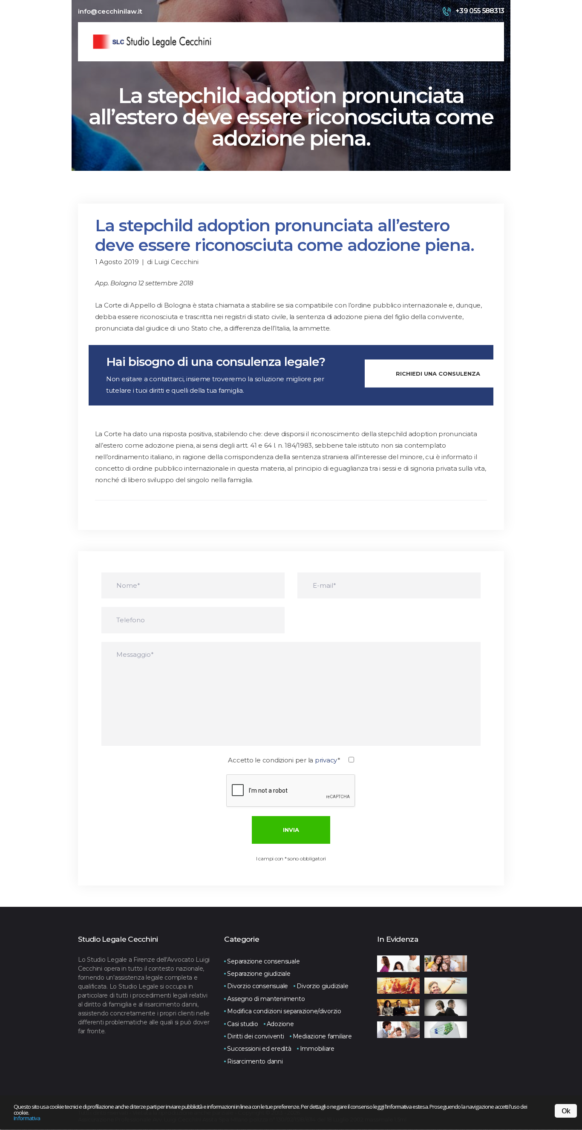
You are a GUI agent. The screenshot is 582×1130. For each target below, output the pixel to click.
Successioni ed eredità (259, 1048)
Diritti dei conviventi (255, 1036)
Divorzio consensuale (257, 986)
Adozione (280, 1024)
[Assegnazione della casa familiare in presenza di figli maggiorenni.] (398, 1007)
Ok (566, 1111)
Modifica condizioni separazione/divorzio (284, 1011)
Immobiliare (317, 1048)
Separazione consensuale (263, 961)
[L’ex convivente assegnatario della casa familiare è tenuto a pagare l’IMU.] (445, 1029)
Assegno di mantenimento (266, 999)
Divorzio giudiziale (322, 986)
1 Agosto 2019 (117, 262)
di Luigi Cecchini (173, 262)
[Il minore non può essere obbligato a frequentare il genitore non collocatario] (398, 1029)
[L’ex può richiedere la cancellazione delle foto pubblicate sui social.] (445, 1007)
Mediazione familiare (322, 1036)
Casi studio (242, 1024)
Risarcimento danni (254, 1061)
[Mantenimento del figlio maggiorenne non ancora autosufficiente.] (398, 986)
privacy (326, 760)
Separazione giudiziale (258, 974)
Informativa (27, 1118)
